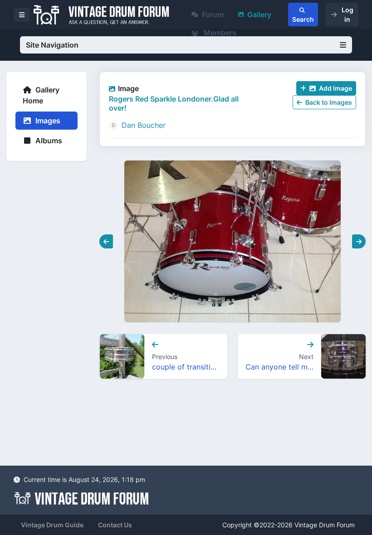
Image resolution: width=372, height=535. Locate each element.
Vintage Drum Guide (52, 525)
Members (219, 32)
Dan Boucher (144, 125)
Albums (48, 140)
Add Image (335, 88)
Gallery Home (41, 95)
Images (47, 120)
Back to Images (328, 102)
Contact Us (115, 525)
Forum (213, 14)
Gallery (259, 14)
